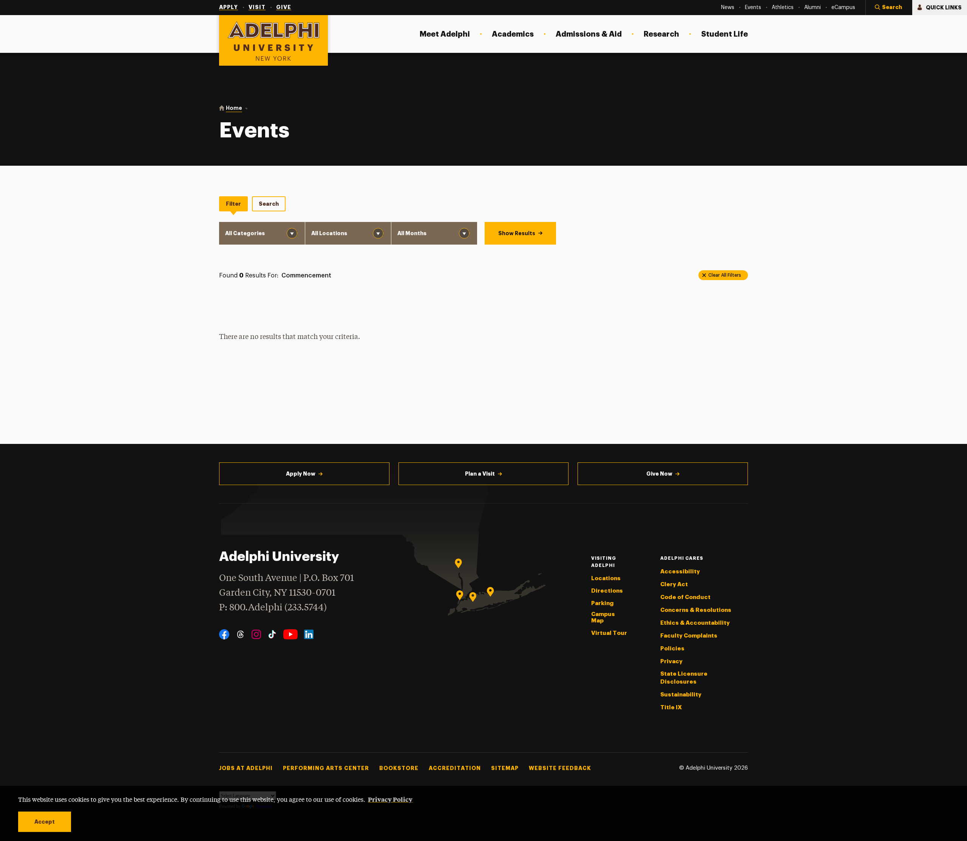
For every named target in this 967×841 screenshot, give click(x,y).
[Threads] (240, 634)
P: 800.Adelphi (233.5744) (273, 608)
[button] (888, 7)
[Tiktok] (272, 634)
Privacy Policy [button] (390, 799)
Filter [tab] (233, 203)
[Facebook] (224, 634)
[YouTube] (290, 634)
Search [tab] (269, 203)
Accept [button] (44, 821)
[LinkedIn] (309, 634)
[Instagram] (256, 634)
